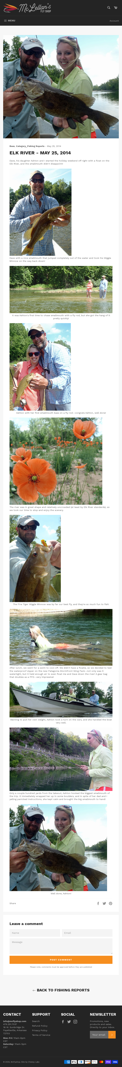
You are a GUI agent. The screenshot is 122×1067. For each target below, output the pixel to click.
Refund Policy (39, 1026)
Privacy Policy (39, 1030)
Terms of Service (41, 1035)
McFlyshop (15, 1062)
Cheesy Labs (33, 1062)
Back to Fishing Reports (62, 990)
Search (36, 1021)
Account (114, 20)
